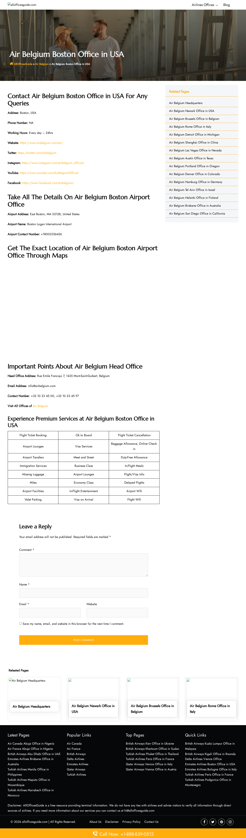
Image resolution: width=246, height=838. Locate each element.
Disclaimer (112, 822)
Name (24, 584)
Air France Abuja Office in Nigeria (30, 749)
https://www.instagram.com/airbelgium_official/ (53, 163)
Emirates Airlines (77, 764)
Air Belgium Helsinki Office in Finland (193, 197)
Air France (73, 749)
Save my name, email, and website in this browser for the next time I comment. (73, 624)
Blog (226, 4)
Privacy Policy (131, 822)
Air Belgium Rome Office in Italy (190, 126)
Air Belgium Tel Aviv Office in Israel (192, 190)
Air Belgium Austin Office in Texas (191, 158)
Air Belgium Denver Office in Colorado (194, 174)
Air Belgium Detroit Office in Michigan (194, 134)
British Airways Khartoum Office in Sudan (152, 749)
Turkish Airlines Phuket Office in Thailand (152, 754)
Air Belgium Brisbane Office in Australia (195, 205)
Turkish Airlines (76, 774)
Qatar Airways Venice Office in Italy (149, 764)
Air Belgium (42, 64)
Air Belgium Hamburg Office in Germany (195, 182)
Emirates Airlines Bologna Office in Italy (211, 769)
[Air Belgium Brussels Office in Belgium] (152, 698)
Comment (26, 550)
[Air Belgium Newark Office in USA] (93, 698)
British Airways (76, 754)
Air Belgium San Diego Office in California (197, 213)
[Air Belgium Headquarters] (34, 698)
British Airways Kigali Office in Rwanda (210, 754)
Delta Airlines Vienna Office (203, 759)
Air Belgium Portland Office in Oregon (194, 166)
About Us (95, 822)
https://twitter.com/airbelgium (37, 153)
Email (24, 604)
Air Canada (74, 743)
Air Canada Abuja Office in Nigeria (31, 743)
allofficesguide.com (34, 822)
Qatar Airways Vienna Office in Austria (151, 769)
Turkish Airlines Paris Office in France (150, 759)
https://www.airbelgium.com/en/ (41, 143)
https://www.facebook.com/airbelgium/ (48, 183)
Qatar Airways (76, 769)
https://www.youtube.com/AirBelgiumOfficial (49, 173)
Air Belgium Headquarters (185, 103)
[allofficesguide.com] (22, 4)
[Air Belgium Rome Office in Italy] (212, 698)
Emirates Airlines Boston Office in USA (210, 764)
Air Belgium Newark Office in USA (191, 111)
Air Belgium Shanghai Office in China (193, 142)
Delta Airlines (75, 759)
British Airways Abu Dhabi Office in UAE (34, 754)
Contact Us (151, 822)
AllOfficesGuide (23, 64)
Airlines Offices (203, 4)
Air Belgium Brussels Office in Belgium (194, 119)
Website (91, 604)
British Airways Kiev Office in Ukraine (150, 743)
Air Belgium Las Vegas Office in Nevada (195, 150)
